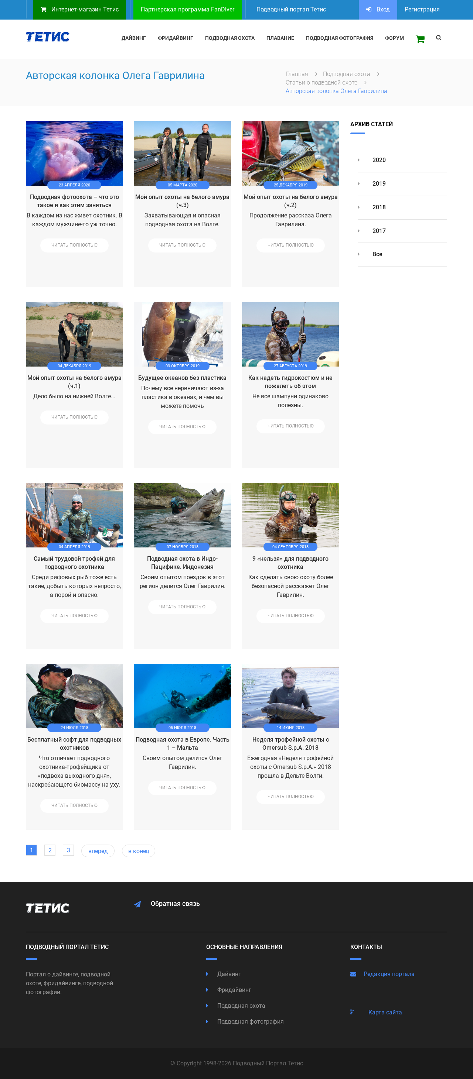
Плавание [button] (280, 38)
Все (376, 254)
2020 (378, 160)
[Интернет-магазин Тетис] (420, 39)
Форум (394, 38)
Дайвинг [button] (134, 38)
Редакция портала (389, 973)
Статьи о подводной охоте (322, 82)
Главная (298, 74)
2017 (378, 230)
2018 (378, 207)
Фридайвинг (233, 989)
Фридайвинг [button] (175, 38)
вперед (98, 851)
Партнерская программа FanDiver (187, 9)
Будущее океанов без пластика (182, 377)
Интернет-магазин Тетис (84, 9)
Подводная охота (347, 74)
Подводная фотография (250, 1021)
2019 (378, 183)
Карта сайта (385, 1012)
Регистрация (422, 9)
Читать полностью (74, 245)
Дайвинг (228, 973)
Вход (382, 9)
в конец (138, 851)
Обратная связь (175, 903)
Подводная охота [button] (230, 38)
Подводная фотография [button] (339, 38)
